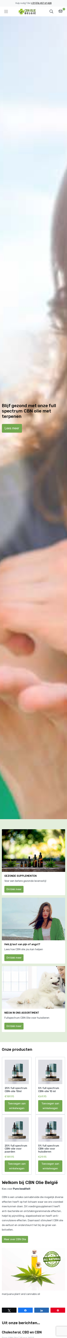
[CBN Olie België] (27, 11)
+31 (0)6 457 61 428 (41, 3)
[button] (51, 11)
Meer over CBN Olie (15, 1239)
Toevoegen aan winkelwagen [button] (17, 1106)
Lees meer (12, 428)
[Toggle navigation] (6, 11)
